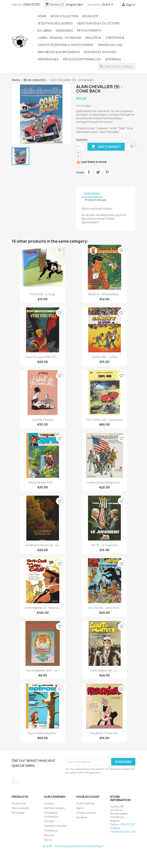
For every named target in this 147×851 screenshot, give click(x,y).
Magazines (64, 31)
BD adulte (90, 16)
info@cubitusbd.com (123, 831)
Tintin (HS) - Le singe (42, 294)
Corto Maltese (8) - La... (104, 670)
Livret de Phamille (42, 419)
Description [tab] (92, 193)
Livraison (49, 803)
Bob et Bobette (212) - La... (43, 670)
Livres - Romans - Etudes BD (59, 38)
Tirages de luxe (109, 45)
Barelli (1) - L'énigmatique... (104, 294)
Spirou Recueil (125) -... (43, 482)
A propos (49, 821)
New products (20, 808)
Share (89, 172)
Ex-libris (45, 31)
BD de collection (64, 16)
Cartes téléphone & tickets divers (65, 45)
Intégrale (113, 59)
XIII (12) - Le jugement (104, 545)
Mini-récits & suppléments (59, 52)
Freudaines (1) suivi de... (104, 733)
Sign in (80, 808)
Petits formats (89, 31)
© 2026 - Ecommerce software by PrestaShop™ (74, 846)
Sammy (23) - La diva (104, 357)
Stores (48, 839)
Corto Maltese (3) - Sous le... (43, 607)
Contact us (51, 830)
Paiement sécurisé (55, 825)
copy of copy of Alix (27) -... (42, 357)
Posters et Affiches (100, 52)
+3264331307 (31, 4)
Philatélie (93, 38)
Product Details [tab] (95, 200)
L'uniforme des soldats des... (104, 482)
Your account (87, 797)
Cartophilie (114, 38)
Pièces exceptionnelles (82, 59)
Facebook (15, 781)
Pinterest (107, 172)
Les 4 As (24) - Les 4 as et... (104, 607)
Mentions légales (54, 808)
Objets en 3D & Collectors (98, 23)
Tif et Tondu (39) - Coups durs (104, 419)
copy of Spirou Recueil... (42, 733)
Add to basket (106, 146)
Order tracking (85, 803)
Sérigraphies (48, 59)
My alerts (81, 817)
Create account (86, 812)
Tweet (98, 172)
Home (42, 16)
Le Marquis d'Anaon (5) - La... (42, 545)
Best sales (18, 812)
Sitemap (49, 835)
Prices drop (19, 803)
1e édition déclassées (55, 23)
